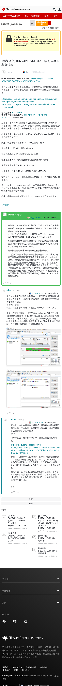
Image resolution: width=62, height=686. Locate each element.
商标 (16, 670)
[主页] (15, 9)
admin (9, 72)
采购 (4, 603)
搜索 (54, 9)
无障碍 (5, 667)
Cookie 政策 (17, 667)
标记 (31, 499)
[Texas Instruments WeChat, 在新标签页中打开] (4, 622)
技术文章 (35, 16)
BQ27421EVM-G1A (31, 81)
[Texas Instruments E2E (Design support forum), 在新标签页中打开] (15, 622)
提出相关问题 (41, 23)
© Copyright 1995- (12, 676)
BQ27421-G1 (47, 78)
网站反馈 (26, 670)
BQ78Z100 (17, 81)
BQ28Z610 (6, 81)
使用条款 (6, 670)
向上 (4, 283)
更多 (56, 16)
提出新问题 (49, 23)
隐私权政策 (31, 667)
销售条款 (44, 667)
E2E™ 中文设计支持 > (12, 16)
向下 (10, 283)
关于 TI (5, 579)
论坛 (27, 16)
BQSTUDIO (36, 78)
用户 (59, 9)
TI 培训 (45, 16)
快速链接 (6, 591)
